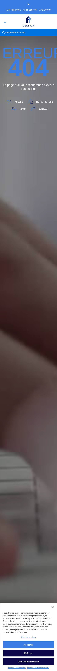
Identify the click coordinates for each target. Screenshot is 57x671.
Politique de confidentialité (38, 668)
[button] (52, 607)
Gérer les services (28, 637)
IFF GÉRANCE (15, 10)
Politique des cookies (17, 668)
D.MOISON (46, 10)
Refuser (28, 653)
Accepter (28, 644)
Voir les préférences (28, 661)
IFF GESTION (31, 10)
